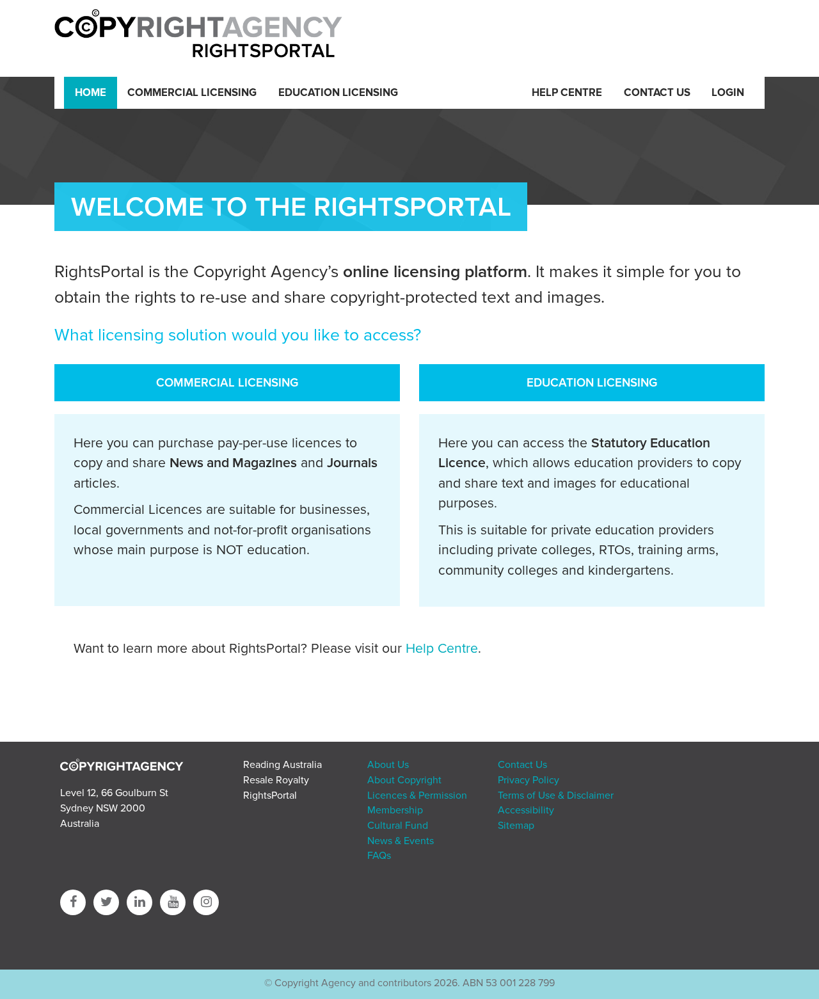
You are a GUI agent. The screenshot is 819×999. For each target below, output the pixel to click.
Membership (395, 810)
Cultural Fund (397, 825)
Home (90, 92)
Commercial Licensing (192, 92)
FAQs (379, 855)
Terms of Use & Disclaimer (556, 795)
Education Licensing (338, 92)
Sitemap (516, 825)
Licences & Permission (417, 795)
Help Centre (567, 92)
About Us (388, 764)
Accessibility (526, 810)
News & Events (400, 841)
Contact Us (657, 92)
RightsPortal (270, 795)
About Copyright (404, 780)
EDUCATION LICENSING (592, 383)
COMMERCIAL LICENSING (227, 383)
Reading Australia (282, 764)
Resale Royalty (276, 780)
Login (728, 92)
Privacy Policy (528, 780)
